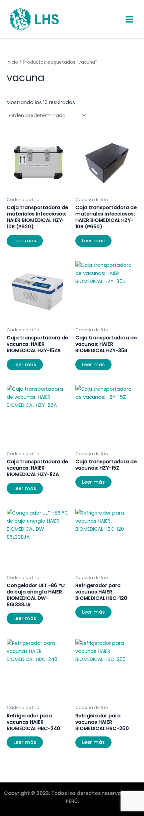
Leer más (24, 240)
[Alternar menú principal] (129, 19)
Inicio (12, 62)
